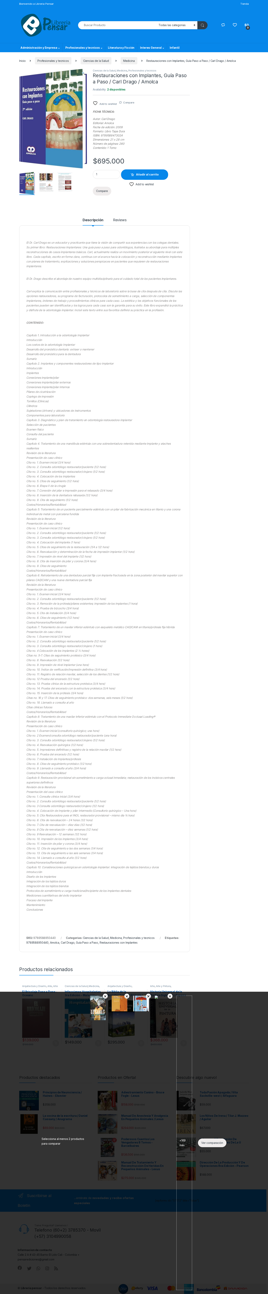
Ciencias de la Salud (96, 60)
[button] (83, 73)
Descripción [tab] (93, 220)
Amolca (54, 942)
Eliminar (105, 996)
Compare (128, 102)
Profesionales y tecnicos (82, 47)
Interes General (151, 47)
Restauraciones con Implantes (119, 942)
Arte (49, 986)
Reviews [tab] (120, 220)
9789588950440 (37, 942)
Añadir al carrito (147, 174)
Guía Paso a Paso (87, 942)
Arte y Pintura (163, 986)
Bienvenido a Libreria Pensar (36, 3)
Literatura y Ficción (121, 47)
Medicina (129, 60)
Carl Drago (68, 942)
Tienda (244, 3)
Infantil (175, 47)
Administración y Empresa (38, 47)
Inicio (22, 60)
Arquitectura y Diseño (34, 986)
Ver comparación (212, 1142)
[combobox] (117, 25)
